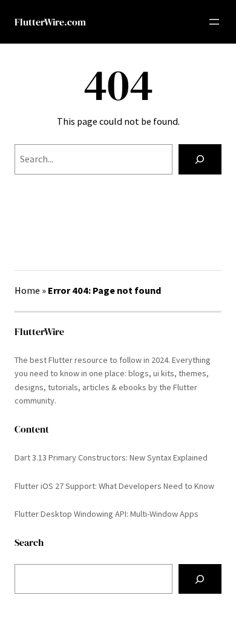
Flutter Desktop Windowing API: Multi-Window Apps (106, 513)
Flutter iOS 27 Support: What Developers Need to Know (114, 485)
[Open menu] (214, 22)
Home (27, 290)
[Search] (200, 159)
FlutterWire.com (50, 21)
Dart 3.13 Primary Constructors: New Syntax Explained (111, 457)
